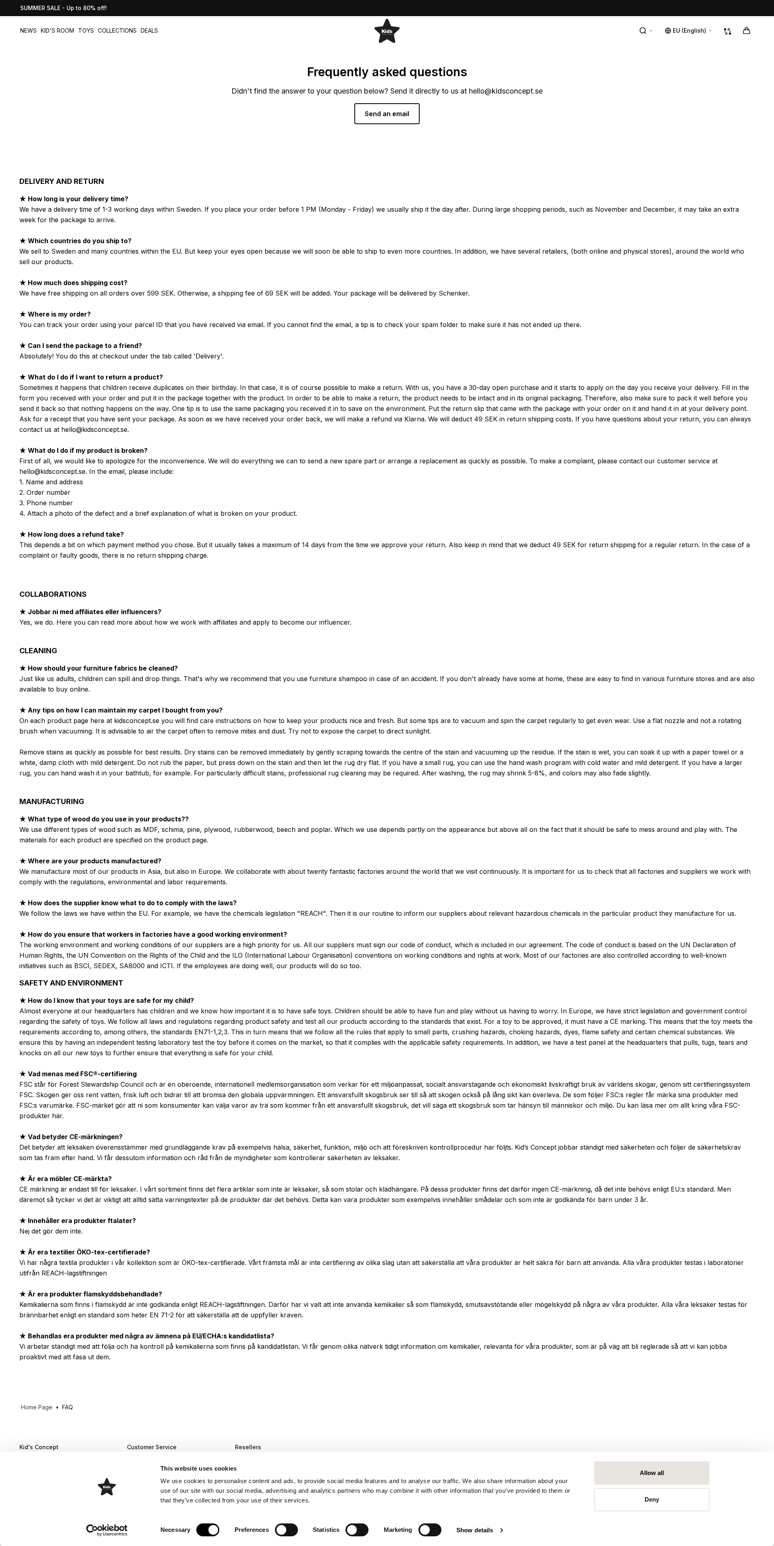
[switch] (286, 1529)
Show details (474, 1530)
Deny (652, 1499)
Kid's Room (57, 30)
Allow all (652, 1472)
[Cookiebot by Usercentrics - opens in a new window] (107, 1530)
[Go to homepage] (387, 30)
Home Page (36, 1407)
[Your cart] (746, 30)
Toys (86, 30)
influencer (334, 622)
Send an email (387, 114)
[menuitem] (28, 31)
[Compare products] (727, 31)
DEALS (149, 30)
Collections (117, 30)
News (28, 30)
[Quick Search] (646, 30)
